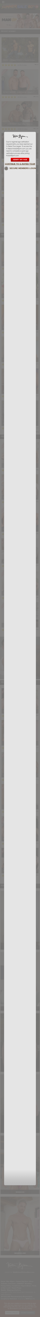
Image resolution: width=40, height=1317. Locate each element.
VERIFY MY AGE (20, 160)
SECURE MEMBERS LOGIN (22, 168)
